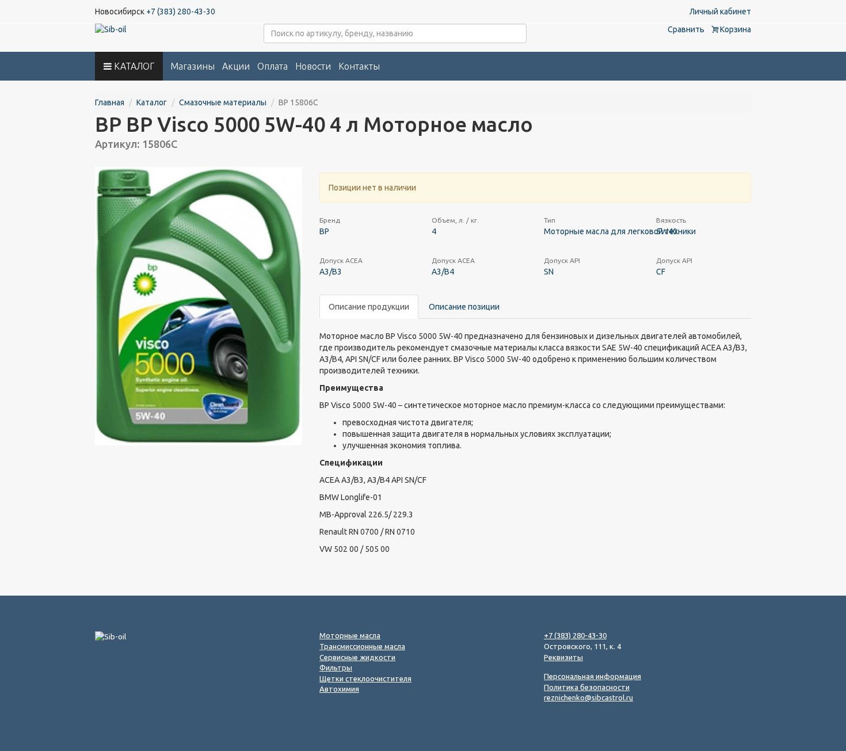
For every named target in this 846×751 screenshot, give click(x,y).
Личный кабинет (720, 11)
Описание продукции (369, 306)
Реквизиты (563, 657)
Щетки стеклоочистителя (365, 678)
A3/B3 (330, 271)
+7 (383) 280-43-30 (180, 11)
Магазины (192, 66)
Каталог (151, 102)
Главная (109, 102)
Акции (236, 66)
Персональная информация (592, 676)
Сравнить (686, 29)
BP (324, 231)
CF (660, 271)
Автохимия (339, 689)
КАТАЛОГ (133, 66)
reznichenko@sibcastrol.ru (588, 697)
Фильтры (335, 668)
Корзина (734, 29)
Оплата (272, 66)
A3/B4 (443, 271)
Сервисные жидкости (357, 657)
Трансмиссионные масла (362, 646)
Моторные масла (349, 635)
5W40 (666, 231)
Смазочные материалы (222, 102)
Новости (313, 66)
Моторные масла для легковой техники (620, 231)
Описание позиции (464, 306)
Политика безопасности (587, 687)
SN (549, 271)
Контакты (359, 66)
